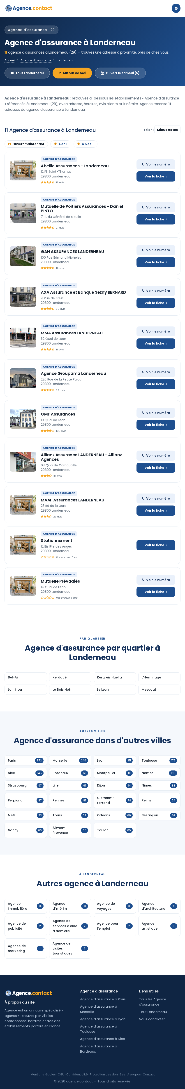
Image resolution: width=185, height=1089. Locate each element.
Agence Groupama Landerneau (73, 373)
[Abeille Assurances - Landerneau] (23, 170)
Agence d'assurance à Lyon (102, 1019)
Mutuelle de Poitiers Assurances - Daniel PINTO (82, 208)
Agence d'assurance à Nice (102, 1039)
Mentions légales (43, 1074)
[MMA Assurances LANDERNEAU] (23, 337)
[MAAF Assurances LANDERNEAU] (23, 505)
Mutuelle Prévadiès (60, 581)
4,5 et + (88, 144)
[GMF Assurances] (23, 419)
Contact (149, 1074)
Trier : (148, 130)
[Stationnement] (23, 545)
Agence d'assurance (36, 60)
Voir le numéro (158, 164)
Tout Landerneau (29, 73)
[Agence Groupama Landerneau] (23, 378)
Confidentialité (77, 1074)
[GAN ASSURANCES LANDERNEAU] (23, 256)
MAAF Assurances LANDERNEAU (72, 500)
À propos (134, 1074)
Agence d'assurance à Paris (103, 999)
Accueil (10, 60)
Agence (32, 8)
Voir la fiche (154, 176)
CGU (61, 1074)
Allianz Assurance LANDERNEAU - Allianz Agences (81, 457)
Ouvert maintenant (28, 144)
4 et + (63, 144)
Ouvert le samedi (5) (123, 73)
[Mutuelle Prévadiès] (23, 586)
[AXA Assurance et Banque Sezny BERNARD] (23, 297)
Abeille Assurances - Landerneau (75, 166)
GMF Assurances (58, 414)
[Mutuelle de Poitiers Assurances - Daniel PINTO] (23, 213)
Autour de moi (74, 73)
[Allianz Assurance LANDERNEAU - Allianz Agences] (23, 462)
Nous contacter (152, 1019)
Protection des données (107, 1074)
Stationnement (56, 540)
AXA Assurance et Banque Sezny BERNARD (83, 292)
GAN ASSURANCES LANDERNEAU (72, 251)
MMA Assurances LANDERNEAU (72, 333)
